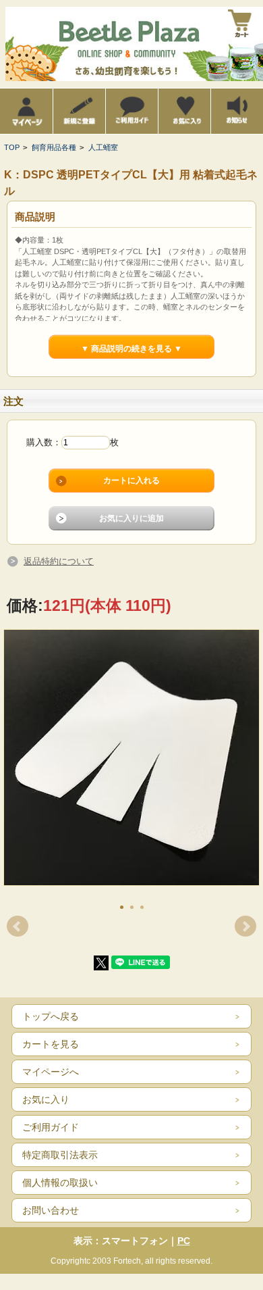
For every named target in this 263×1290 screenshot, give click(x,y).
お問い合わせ (50, 1210)
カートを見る (50, 1044)
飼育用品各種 (54, 147)
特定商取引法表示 (60, 1154)
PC (183, 1240)
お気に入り (45, 1099)
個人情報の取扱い (60, 1182)
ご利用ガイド (50, 1127)
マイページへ (50, 1071)
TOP (12, 147)
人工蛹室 (103, 147)
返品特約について (59, 561)
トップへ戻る (50, 1016)
